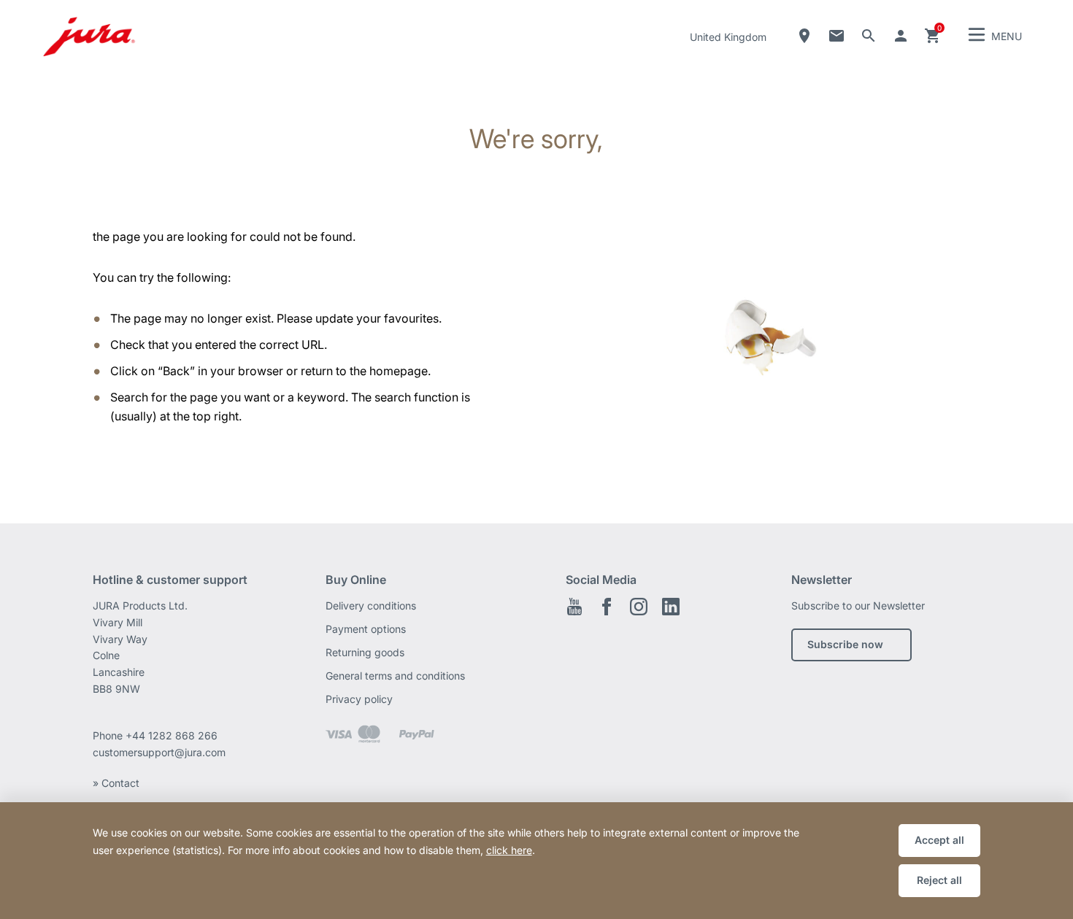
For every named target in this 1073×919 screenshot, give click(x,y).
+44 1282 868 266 (173, 735)
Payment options (366, 629)
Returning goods (365, 652)
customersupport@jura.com (159, 752)
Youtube (574, 606)
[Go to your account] (900, 36)
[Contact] (836, 36)
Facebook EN (606, 606)
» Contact (116, 783)
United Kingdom (728, 37)
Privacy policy (359, 699)
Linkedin (671, 606)
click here (509, 850)
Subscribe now (845, 644)
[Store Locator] (804, 36)
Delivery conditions (371, 605)
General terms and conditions (395, 675)
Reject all (939, 880)
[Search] (868, 36)
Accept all (939, 840)
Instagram (638, 606)
